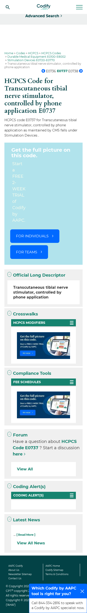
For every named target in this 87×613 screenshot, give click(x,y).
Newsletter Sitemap (20, 574)
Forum (20, 435)
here (18, 454)
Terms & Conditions (56, 574)
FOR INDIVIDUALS (32, 236)
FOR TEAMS (26, 252)
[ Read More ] (25, 534)
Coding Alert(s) (29, 486)
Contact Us (14, 578)
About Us (13, 570)
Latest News (26, 520)
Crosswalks (25, 314)
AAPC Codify (15, 565)
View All (25, 469)
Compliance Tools (32, 373)
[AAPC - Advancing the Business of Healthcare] (43, 7)
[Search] (7, 7)
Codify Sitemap (54, 570)
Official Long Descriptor (39, 275)
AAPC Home (52, 565)
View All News (31, 543)
